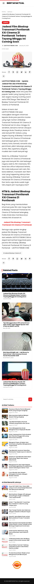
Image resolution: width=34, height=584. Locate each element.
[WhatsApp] (17, 72)
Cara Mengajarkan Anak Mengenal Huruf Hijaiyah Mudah (19, 429)
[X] (13, 72)
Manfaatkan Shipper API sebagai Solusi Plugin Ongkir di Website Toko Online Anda (20, 495)
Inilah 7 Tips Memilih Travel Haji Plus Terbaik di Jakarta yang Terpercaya (19, 503)
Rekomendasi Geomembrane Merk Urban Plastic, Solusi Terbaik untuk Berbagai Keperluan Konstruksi (20, 524)
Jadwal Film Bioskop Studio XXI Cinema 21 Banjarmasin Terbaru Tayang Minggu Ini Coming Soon (14, 295)
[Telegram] (21, 72)
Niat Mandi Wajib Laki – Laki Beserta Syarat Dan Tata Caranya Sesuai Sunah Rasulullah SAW (16, 354)
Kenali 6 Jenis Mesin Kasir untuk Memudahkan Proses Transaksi (19, 517)
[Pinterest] (29, 72)
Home (4, 12)
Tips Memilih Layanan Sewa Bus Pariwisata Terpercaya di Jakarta (20, 451)
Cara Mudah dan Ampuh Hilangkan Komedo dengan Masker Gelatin (18, 474)
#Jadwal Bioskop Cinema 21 (12, 253)
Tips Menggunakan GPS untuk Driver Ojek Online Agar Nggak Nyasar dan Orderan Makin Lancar (16, 324)
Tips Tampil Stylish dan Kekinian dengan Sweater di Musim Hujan (19, 511)
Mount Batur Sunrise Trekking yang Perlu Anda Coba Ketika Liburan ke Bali (18, 546)
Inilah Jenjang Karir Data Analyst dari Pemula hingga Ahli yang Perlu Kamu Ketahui (20, 436)
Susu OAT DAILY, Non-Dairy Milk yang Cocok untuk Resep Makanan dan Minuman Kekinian (20, 488)
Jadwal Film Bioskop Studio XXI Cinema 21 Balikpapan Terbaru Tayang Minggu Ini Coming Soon (14, 383)
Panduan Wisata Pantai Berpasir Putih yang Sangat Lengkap (20, 410)
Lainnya (9, 12)
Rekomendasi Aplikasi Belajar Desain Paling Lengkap (18, 416)
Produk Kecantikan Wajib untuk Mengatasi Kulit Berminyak (19, 553)
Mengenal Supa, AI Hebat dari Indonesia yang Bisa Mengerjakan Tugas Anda (20, 444)
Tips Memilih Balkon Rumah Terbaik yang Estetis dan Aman (19, 422)
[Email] (3, 76)
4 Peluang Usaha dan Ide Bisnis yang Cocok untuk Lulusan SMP (19, 539)
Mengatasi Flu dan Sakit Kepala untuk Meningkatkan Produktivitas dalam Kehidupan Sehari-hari (20, 466)
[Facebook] (9, 72)
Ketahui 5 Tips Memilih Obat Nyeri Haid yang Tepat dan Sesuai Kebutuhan (20, 458)
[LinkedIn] (25, 72)
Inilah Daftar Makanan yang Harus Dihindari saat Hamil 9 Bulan (18, 532)
